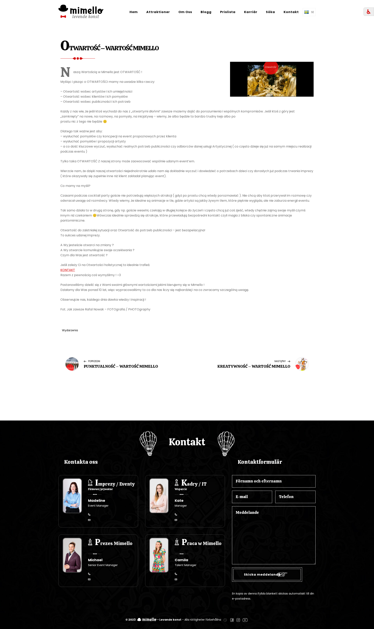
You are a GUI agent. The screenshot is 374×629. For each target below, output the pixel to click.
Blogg (206, 12)
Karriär (250, 12)
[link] (225, 620)
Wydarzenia (70, 330)
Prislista (228, 12)
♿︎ (368, 12)
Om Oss (185, 12)
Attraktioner (158, 12)
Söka (270, 12)
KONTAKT (67, 270)
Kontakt (291, 12)
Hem (134, 12)
